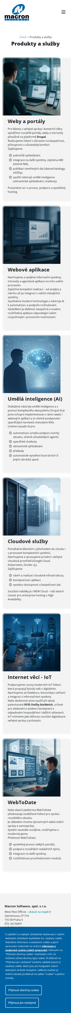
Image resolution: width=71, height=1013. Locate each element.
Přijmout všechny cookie (23, 990)
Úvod (22, 37)
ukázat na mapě (38, 912)
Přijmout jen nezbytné (22, 1003)
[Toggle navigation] (63, 12)
